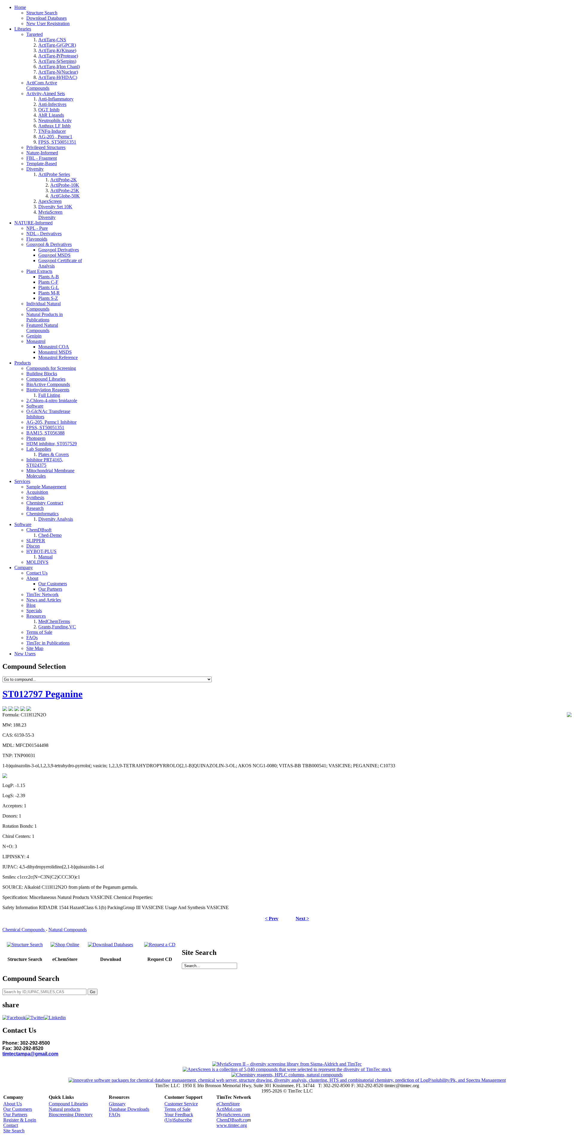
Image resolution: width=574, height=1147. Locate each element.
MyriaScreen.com (233, 1114)
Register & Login (19, 1119)
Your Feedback (178, 1114)
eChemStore (228, 1103)
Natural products (64, 1109)
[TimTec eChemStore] (65, 944)
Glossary (117, 1103)
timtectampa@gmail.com (30, 1053)
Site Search (14, 1130)
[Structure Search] (25, 944)
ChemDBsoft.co (231, 1119)
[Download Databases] (110, 944)
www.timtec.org (231, 1125)
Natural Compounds (67, 929)
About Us (12, 1103)
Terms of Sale (177, 1109)
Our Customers (17, 1109)
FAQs (114, 1114)
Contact (10, 1125)
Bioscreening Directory (71, 1114)
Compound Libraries (68, 1103)
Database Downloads (129, 1109)
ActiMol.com (229, 1109)
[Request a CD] (159, 944)
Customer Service (181, 1103)
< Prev (271, 918)
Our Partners (15, 1114)
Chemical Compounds (24, 929)
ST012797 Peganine (42, 694)
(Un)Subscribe (178, 1119)
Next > (302, 918)
